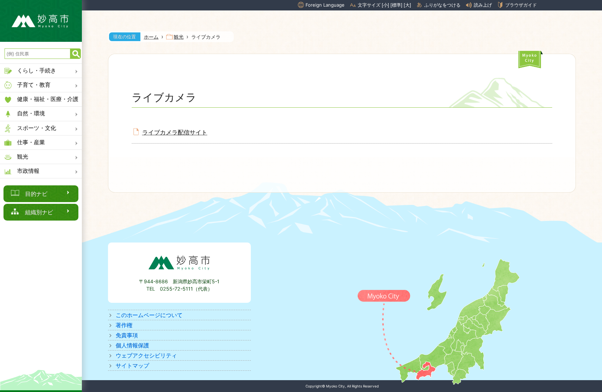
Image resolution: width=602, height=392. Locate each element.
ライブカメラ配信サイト (174, 132)
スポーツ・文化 (36, 127)
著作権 (124, 325)
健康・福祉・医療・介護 (47, 98)
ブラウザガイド (521, 5)
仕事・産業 (31, 142)
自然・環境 (31, 113)
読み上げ (483, 5)
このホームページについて (149, 315)
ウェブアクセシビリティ (146, 355)
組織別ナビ (39, 212)
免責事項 (127, 335)
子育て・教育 (34, 84)
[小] (385, 5)
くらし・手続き (36, 70)
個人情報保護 (132, 345)
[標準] (396, 5)
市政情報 (28, 170)
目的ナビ (36, 193)
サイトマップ (132, 365)
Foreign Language (325, 5)
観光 (22, 156)
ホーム (151, 37)
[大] (407, 5)
